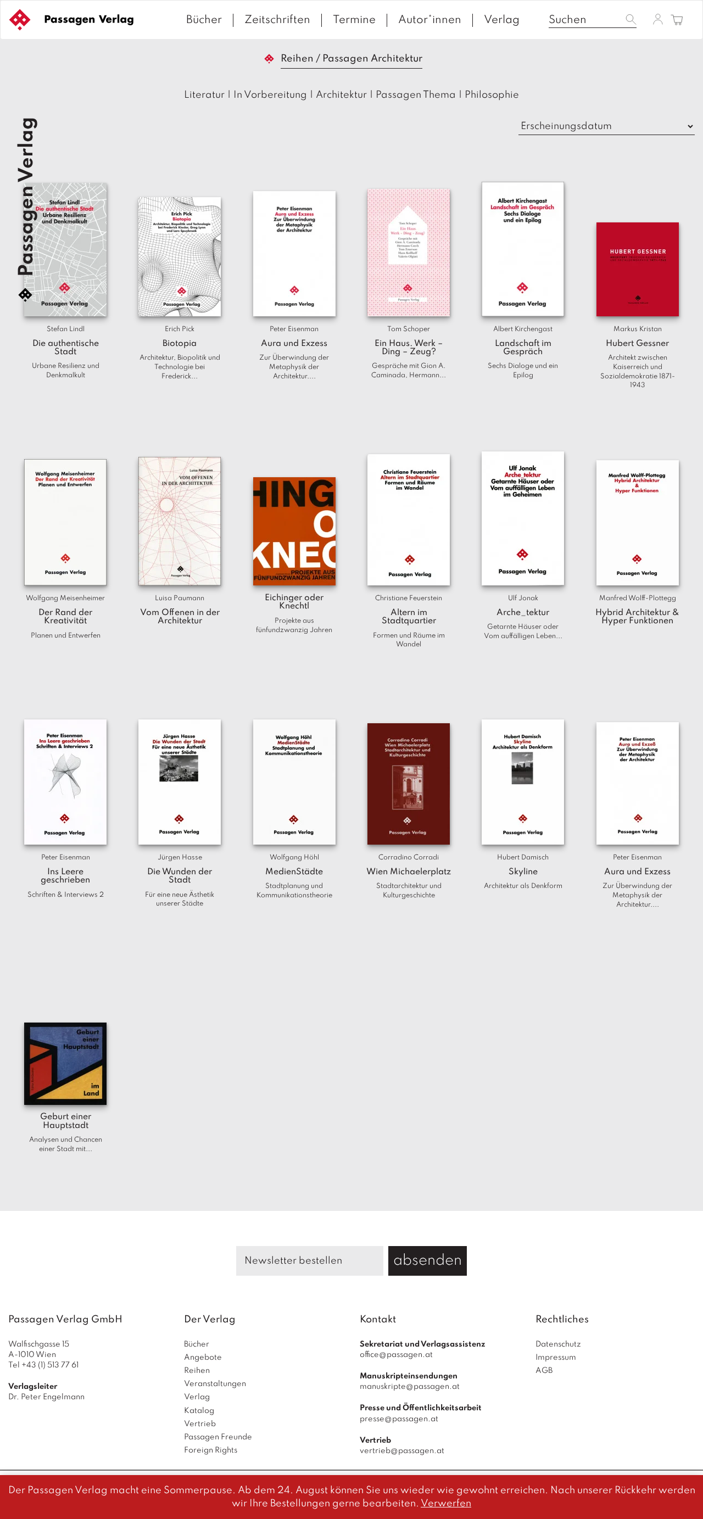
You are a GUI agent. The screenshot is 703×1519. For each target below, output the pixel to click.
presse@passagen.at (399, 1419)
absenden (427, 1260)
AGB (544, 1371)
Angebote (203, 1357)
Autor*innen (429, 20)
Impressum (555, 1357)
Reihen (197, 1371)
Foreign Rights (210, 1450)
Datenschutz (558, 1344)
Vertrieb (200, 1424)
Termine (354, 20)
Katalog (199, 1411)
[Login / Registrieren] (658, 19)
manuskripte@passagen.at (410, 1386)
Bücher (204, 20)
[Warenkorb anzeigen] (677, 20)
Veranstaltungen (215, 1384)
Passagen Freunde (218, 1437)
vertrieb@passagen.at (402, 1451)
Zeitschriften (277, 20)
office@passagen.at (396, 1355)
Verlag (502, 20)
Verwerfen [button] (446, 1504)
